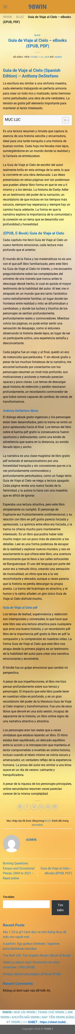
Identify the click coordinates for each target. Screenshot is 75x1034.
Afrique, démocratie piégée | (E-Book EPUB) (32, 974)
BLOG (20, 17)
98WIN (37, 7)
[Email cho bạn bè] (41, 807)
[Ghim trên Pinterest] (48, 807)
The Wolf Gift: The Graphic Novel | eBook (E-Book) (37, 955)
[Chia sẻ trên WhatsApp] (20, 807)
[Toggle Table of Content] (63, 120)
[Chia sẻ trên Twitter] (34, 807)
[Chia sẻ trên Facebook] (27, 807)
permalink (37, 824)
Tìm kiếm (8, 897)
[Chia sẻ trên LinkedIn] (55, 807)
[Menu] (5, 6)
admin (58, 57)
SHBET (33, 1022)
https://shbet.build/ (53, 1022)
